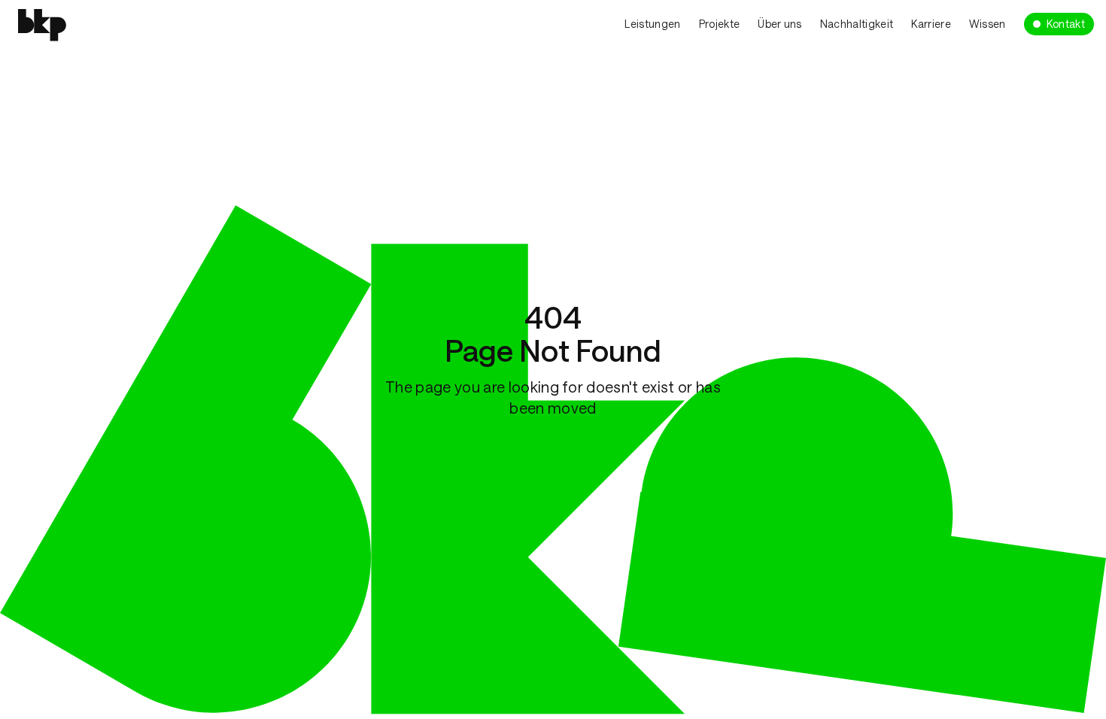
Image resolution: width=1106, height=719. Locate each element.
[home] (110, 23)
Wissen (987, 23)
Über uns (780, 23)
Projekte (719, 23)
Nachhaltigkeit (856, 23)
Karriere (931, 23)
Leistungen (652, 23)
